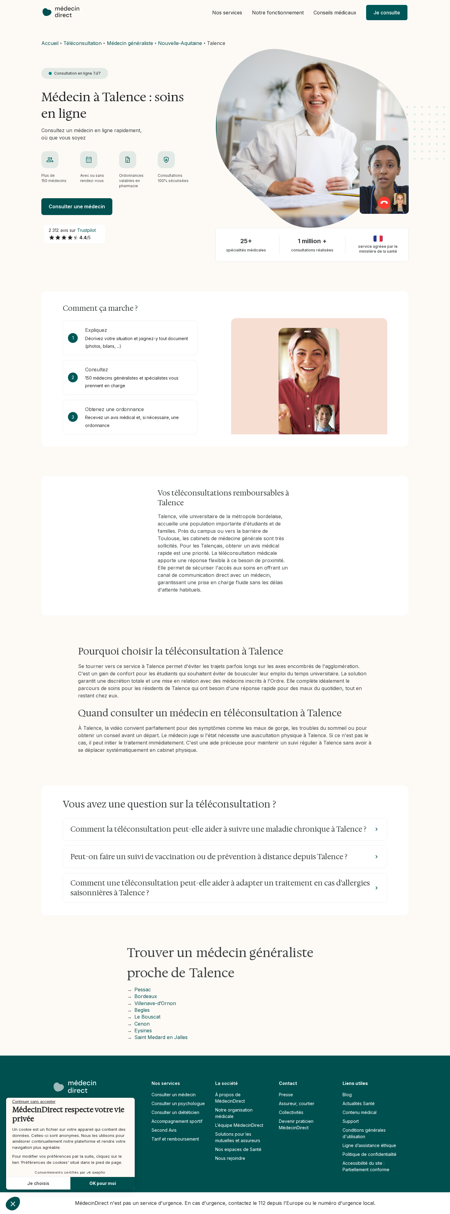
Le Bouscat (147, 1017)
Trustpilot (86, 230)
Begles (142, 1010)
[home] (64, 12)
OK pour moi (102, 1183)
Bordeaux (145, 996)
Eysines (143, 1030)
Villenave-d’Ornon (155, 1003)
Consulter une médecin (77, 206)
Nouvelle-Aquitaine (180, 43)
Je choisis (38, 1183)
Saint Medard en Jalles (161, 1037)
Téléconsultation (82, 43)
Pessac (142, 989)
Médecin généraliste (130, 43)
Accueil (49, 43)
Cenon (142, 1024)
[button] (227, 12)
